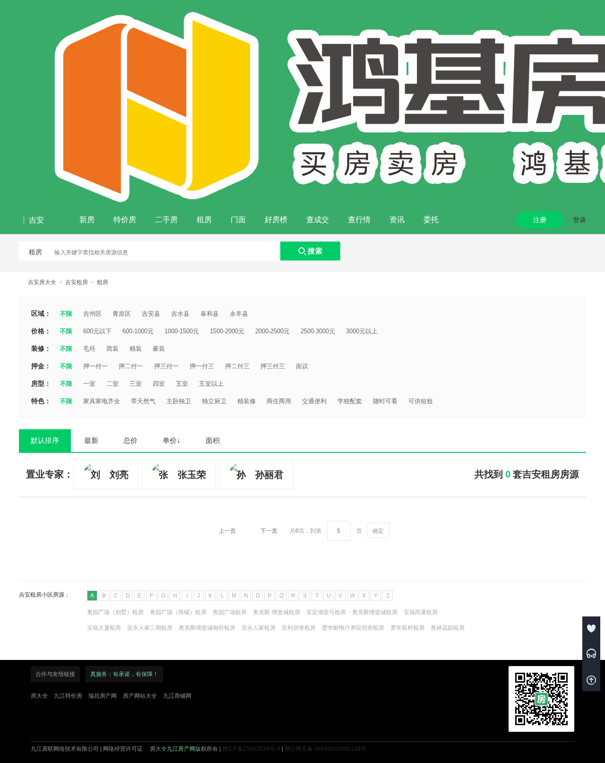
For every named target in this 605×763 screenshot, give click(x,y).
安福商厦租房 (421, 612)
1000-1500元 (181, 331)
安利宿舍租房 (299, 627)
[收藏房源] (591, 629)
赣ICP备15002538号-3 (251, 749)
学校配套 (349, 401)
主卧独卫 (178, 401)
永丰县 (239, 313)
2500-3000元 (318, 331)
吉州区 (92, 313)
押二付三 (237, 366)
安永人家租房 (259, 627)
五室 (182, 383)
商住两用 (279, 401)
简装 (112, 348)
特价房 (124, 220)
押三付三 (272, 366)
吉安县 (151, 313)
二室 (112, 383)
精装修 (246, 401)
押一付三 (202, 366)
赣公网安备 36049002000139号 (325, 749)
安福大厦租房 (104, 627)
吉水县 (180, 313)
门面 (238, 220)
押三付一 (166, 366)
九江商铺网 (177, 696)
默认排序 (45, 440)
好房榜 (276, 220)
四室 (159, 383)
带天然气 (143, 401)
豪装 (159, 348)
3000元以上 (362, 331)
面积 (213, 440)
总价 (130, 440)
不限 (66, 313)
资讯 (397, 220)
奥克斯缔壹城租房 (375, 612)
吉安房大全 (42, 282)
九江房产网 (181, 749)
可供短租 (420, 401)
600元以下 (97, 331)
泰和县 (209, 313)
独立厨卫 (214, 401)
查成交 (317, 220)
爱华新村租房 (407, 627)
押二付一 (131, 366)
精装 (136, 348)
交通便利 (314, 401)
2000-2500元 (272, 331)
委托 (431, 220)
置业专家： (49, 474)
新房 (87, 220)
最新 (91, 440)
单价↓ (172, 440)
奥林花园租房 (448, 627)
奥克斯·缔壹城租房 (276, 612)
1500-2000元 (227, 331)
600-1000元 (138, 331)
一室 (89, 383)
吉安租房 (76, 282)
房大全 (39, 696)
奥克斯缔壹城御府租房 (207, 627)
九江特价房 (68, 696)
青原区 (121, 313)
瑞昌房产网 (102, 696)
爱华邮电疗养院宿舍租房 (353, 627)
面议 (302, 366)
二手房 (166, 220)
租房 (204, 220)
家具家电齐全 (101, 401)
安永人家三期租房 (150, 627)
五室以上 (211, 383)
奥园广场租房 (230, 612)
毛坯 (89, 348)
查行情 (359, 220)
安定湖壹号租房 (326, 612)
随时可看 (385, 401)
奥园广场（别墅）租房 (115, 612)
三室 (136, 383)
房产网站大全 (140, 696)
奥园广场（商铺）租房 (178, 612)
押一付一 (95, 366)
